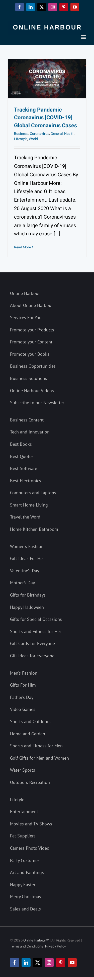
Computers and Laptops (33, 493)
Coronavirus (39, 133)
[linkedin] (26, 962)
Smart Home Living (29, 505)
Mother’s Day (22, 583)
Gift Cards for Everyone (32, 643)
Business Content (27, 420)
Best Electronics (25, 480)
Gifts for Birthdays (28, 595)
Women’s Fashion (27, 546)
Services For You (26, 317)
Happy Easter (22, 884)
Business (21, 133)
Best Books (21, 444)
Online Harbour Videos (32, 390)
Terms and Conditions (26, 946)
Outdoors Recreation (30, 782)
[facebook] (14, 962)
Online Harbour (25, 293)
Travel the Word (25, 517)
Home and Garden (27, 734)
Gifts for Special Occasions (36, 619)
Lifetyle (17, 799)
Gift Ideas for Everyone (32, 656)
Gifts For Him (23, 685)
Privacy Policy (55, 946)
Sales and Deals (25, 909)
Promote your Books (29, 354)
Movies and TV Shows (31, 824)
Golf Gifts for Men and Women (39, 758)
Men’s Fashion (23, 673)
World (33, 139)
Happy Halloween (27, 607)
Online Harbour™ (36, 940)
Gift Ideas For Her (27, 558)
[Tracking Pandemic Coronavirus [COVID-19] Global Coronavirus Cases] (47, 78)
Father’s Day (21, 697)
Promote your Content (31, 342)
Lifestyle (20, 139)
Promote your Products (32, 330)
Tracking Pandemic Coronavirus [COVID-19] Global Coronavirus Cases (45, 118)
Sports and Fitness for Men (36, 746)
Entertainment (24, 811)
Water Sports (22, 770)
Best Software (23, 468)
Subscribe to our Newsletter (37, 402)
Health (69, 133)
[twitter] (37, 962)
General (57, 133)
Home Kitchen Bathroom (34, 529)
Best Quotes (22, 456)
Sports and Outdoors (30, 721)
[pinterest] (60, 962)
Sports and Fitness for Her (35, 631)
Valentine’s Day (24, 571)
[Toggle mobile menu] (83, 37)
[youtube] (72, 962)
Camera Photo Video (29, 848)
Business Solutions (28, 378)
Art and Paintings (27, 872)
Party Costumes (25, 860)
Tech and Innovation (30, 432)
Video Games (22, 709)
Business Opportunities (33, 366)
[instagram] (49, 962)
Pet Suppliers (23, 836)
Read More (22, 247)
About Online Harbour (31, 305)
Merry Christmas (25, 896)
